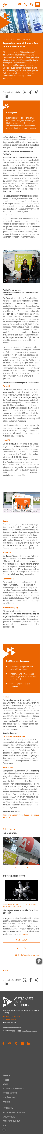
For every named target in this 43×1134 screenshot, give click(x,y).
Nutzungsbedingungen (14, 1112)
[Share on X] (24, 92)
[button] (4, 1130)
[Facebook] (3, 1043)
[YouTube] (9, 1043)
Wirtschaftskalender (13, 1089)
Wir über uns (9, 1097)
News (5, 1084)
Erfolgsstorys (10, 1093)
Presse (6, 1080)
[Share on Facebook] (30, 92)
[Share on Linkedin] (6, 96)
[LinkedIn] (28, 1043)
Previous (15, 868)
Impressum (8, 1108)
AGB (4, 1125)
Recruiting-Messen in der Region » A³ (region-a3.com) (21, 816)
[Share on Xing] (36, 92)
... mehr (25, 934)
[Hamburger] (37, 4)
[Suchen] (31, 4)
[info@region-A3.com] (20, 4)
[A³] (10, 4)
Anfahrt (7, 1102)
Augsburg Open (8, 767)
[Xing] (16, 1043)
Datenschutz (9, 1117)
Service (6, 1075)
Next (28, 868)
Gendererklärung (11, 1121)
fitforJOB (6, 440)
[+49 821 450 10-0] (25, 4)
